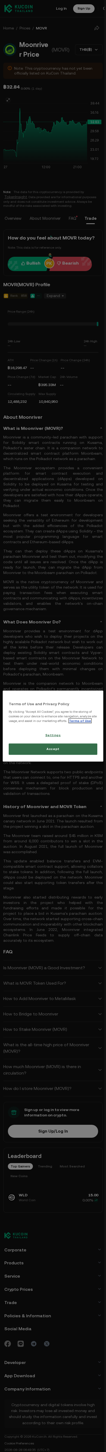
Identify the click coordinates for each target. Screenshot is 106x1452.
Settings (52, 737)
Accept (52, 751)
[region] (52, 726)
